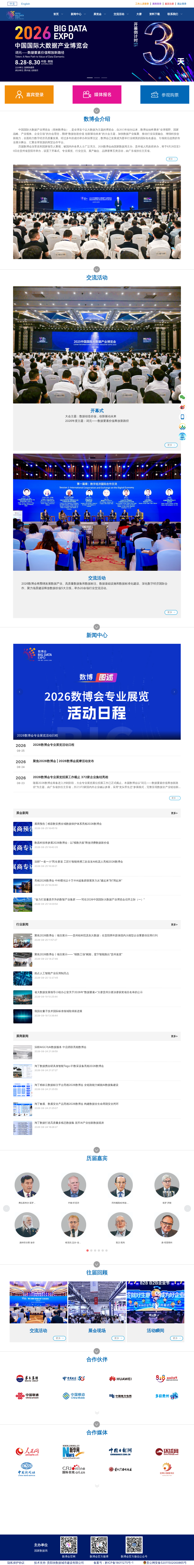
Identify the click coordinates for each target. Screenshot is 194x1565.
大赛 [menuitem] (139, 14)
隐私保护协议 (15, 1562)
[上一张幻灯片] (19, 691)
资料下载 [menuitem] (154, 14)
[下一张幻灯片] (174, 691)
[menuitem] (58, 14)
